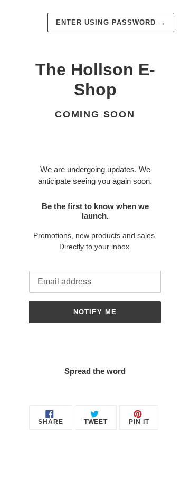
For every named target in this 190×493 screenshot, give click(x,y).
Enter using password (111, 22)
